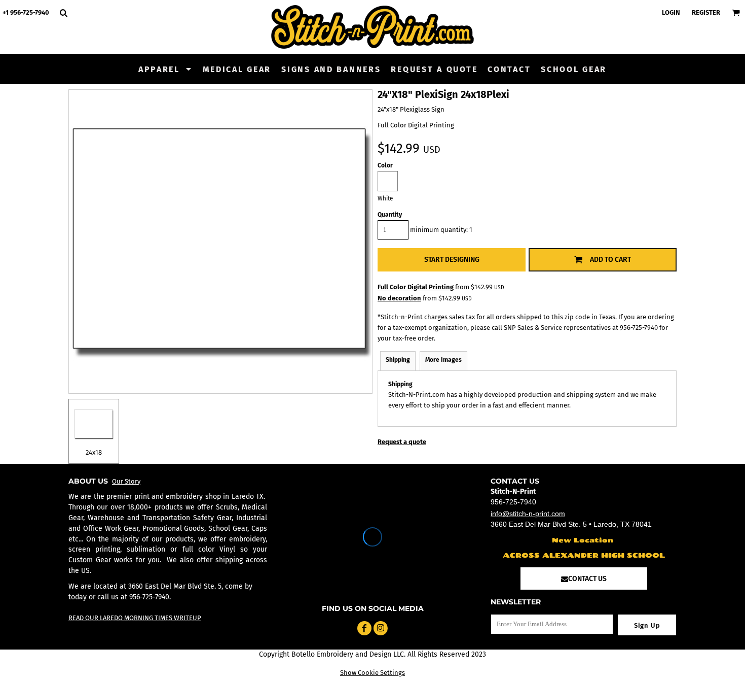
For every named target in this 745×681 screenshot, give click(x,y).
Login (671, 12)
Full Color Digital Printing (416, 287)
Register (706, 12)
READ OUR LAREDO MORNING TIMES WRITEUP (134, 618)
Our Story (126, 481)
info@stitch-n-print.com (528, 513)
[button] (165, 69)
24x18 (94, 452)
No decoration (399, 298)
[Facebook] (364, 628)
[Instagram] (381, 628)
